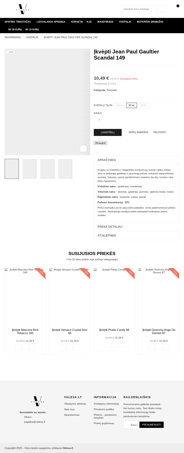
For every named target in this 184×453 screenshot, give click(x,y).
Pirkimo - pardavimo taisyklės (105, 416)
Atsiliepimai (107, 235)
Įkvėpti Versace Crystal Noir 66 (69, 331)
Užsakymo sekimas (75, 403)
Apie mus (69, 409)
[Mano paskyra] (172, 9)
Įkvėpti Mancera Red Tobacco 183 (25, 331)
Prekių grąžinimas (104, 423)
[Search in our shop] (161, 9)
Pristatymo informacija (106, 403)
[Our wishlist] (32, 348)
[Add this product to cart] (18, 348)
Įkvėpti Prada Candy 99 (114, 329)
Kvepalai (112, 90)
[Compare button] (25, 348)
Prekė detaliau (110, 226)
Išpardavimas (71, 414)
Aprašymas (107, 160)
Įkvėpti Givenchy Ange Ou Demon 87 (158, 331)
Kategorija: (100, 90)
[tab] (136, 160)
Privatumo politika (104, 409)
